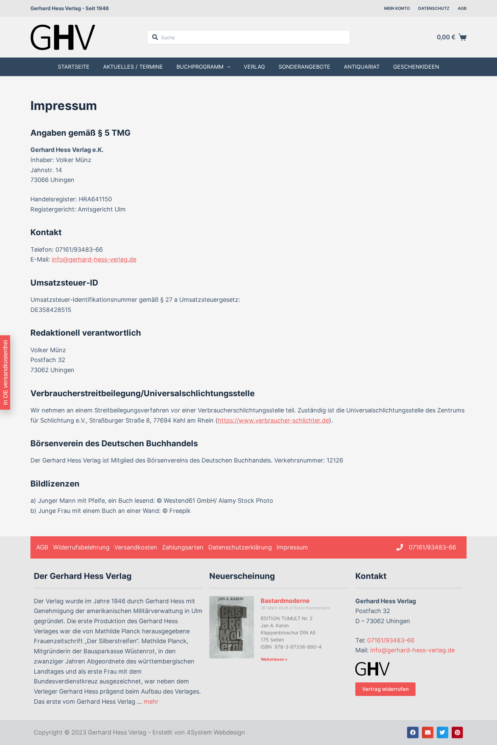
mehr (151, 701)
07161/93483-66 (391, 640)
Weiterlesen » (274, 659)
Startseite (74, 66)
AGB (462, 8)
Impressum (292, 547)
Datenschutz (433, 8)
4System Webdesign (216, 732)
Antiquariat (362, 66)
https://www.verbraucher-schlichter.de (273, 420)
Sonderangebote (304, 66)
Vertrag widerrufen (385, 689)
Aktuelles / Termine (133, 66)
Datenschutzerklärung (240, 547)
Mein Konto (397, 8)
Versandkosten (135, 547)
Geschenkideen (416, 66)
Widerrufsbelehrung (81, 547)
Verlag (254, 66)
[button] (413, 732)
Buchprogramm (199, 66)
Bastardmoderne (285, 600)
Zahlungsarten (183, 547)
